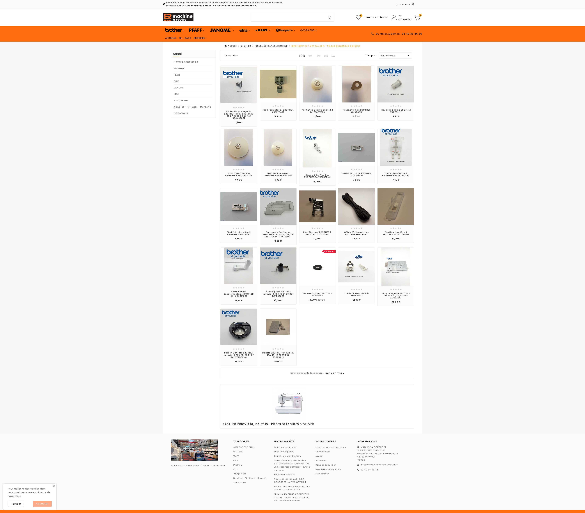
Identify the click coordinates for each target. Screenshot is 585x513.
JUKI (176, 94)
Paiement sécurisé (284, 474)
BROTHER (179, 68)
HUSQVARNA (181, 100)
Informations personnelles (331, 447)
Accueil (177, 54)
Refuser (16, 504)
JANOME (179, 87)
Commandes (323, 451)
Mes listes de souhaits (328, 469)
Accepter (42, 503)
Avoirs (319, 456)
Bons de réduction (326, 464)
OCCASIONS (181, 113)
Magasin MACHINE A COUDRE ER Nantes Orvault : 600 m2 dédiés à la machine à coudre (292, 497)
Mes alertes (322, 473)
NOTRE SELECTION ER (186, 62)
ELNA (176, 81)
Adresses (321, 460)
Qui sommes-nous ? (285, 447)
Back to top (333, 373)
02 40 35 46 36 (369, 469)
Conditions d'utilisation (287, 456)
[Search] (329, 17)
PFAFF (177, 74)
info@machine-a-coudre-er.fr (379, 464)
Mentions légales (284, 451)
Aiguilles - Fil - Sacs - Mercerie (192, 106)
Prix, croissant (395, 55)
